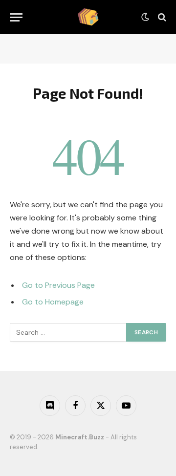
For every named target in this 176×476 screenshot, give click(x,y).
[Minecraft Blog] (88, 17)
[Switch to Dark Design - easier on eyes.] (145, 17)
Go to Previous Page (58, 285)
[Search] (161, 17)
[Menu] (16, 17)
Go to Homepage (53, 302)
